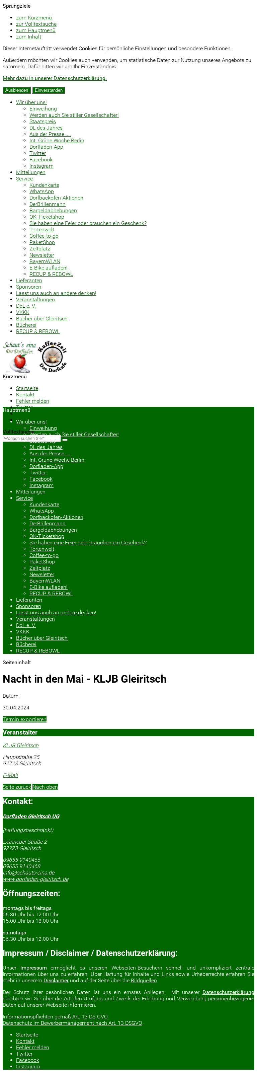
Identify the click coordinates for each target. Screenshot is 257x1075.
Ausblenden (16, 90)
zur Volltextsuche (36, 24)
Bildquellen (144, 980)
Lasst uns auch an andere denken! (56, 293)
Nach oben (45, 787)
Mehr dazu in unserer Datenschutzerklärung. (55, 78)
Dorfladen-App (46, 147)
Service (24, 178)
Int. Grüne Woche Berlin (56, 140)
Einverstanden (49, 90)
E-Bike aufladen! (48, 267)
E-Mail (10, 775)
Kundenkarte (44, 185)
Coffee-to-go (44, 236)
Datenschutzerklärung (228, 992)
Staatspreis (42, 121)
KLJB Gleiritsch (20, 745)
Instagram (41, 166)
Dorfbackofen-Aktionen (56, 198)
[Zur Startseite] (36, 371)
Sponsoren (28, 287)
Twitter (37, 153)
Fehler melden (32, 401)
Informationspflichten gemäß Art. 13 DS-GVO (55, 1016)
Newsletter (41, 255)
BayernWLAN (44, 261)
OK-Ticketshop (46, 217)
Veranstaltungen (35, 299)
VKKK (22, 312)
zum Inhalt (28, 36)
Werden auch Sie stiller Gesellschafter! (74, 115)
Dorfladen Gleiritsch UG (31, 816)
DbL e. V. (26, 306)
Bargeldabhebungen (53, 210)
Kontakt (25, 394)
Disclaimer (56, 980)
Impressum (33, 968)
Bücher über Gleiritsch (42, 318)
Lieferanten (29, 280)
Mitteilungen (31, 172)
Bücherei (26, 325)
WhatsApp (41, 191)
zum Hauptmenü (36, 30)
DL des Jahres (46, 128)
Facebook (41, 159)
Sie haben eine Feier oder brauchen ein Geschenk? (88, 223)
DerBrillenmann (47, 204)
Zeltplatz (39, 248)
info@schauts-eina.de (28, 872)
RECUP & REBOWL (51, 274)
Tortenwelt (41, 229)
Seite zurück (17, 787)
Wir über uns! (31, 102)
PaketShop (42, 242)
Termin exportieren (25, 719)
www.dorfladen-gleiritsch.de (35, 879)
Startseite (27, 388)
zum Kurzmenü (34, 17)
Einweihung (43, 108)
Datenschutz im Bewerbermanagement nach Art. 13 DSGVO (72, 1023)
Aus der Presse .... (50, 134)
